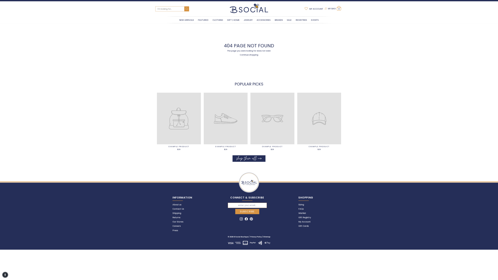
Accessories (264, 20)
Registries (301, 20)
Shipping (176, 213)
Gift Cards (303, 226)
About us (176, 204)
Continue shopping (249, 54)
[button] (5, 275)
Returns (176, 217)
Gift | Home (233, 20)
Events (315, 20)
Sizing (301, 204)
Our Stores (177, 221)
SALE (289, 20)
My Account (304, 221)
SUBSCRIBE (247, 211)
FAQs (301, 208)
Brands (279, 20)
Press (175, 230)
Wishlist (302, 213)
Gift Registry (304, 217)
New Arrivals (186, 20)
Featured (203, 20)
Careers (176, 226)
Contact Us (178, 208)
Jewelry (248, 20)
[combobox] (172, 8)
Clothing (218, 20)
